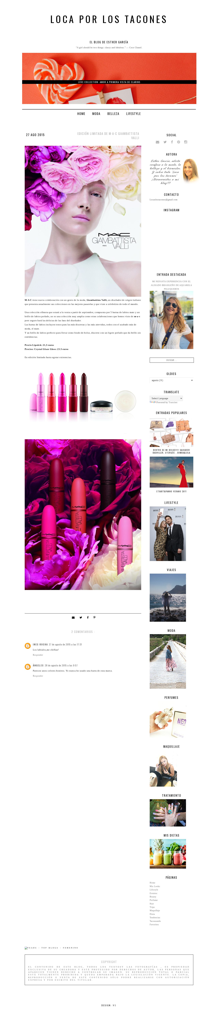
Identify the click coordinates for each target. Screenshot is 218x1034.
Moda (96, 113)
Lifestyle (133, 113)
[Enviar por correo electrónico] (74, 618)
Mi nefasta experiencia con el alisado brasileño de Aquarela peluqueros (171, 285)
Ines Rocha (40, 644)
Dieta (152, 914)
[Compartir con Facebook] (88, 618)
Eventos (153, 893)
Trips (152, 907)
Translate (173, 402)
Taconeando (155, 921)
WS (114, 1005)
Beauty (153, 897)
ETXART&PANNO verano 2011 (172, 491)
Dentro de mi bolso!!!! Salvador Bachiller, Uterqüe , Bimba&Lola (171, 451)
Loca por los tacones (109, 19)
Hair (152, 904)
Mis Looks (155, 886)
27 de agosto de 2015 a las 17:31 (65, 644)
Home (81, 113)
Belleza (113, 113)
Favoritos (154, 924)
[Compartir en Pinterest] (95, 618)
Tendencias (155, 917)
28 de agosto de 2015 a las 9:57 (61, 665)
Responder (38, 655)
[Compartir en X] (81, 618)
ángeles (38, 665)
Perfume (154, 900)
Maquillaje (155, 910)
